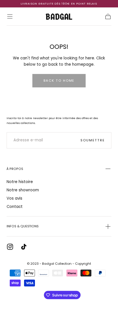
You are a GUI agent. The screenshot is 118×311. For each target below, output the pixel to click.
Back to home (59, 80)
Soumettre (92, 140)
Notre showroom (23, 190)
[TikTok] (23, 246)
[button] (10, 16)
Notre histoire (20, 181)
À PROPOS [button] (15, 169)
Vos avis (14, 198)
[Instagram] (10, 246)
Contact (15, 206)
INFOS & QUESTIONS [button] (23, 226)
